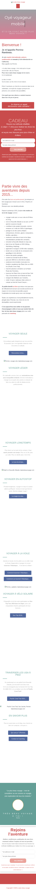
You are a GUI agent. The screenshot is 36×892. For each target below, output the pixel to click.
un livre (15, 286)
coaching (13, 313)
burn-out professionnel (17, 199)
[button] (3, 170)
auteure (23, 57)
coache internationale (14, 57)
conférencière (6, 59)
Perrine (18, 818)
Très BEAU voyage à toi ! (18, 815)
